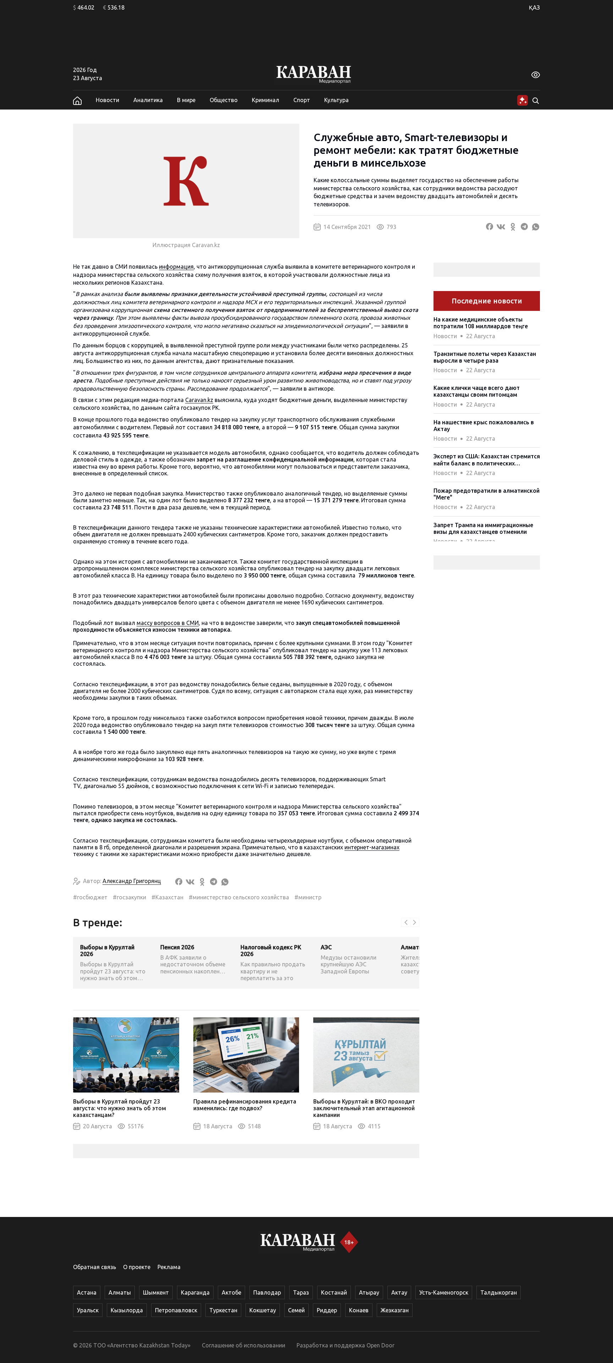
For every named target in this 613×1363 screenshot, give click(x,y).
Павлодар (267, 1292)
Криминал (265, 100)
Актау (399, 1292)
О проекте (136, 1267)
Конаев (359, 1310)
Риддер (327, 1310)
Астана (86, 1292)
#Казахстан (167, 897)
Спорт (301, 100)
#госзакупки (129, 897)
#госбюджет (90, 897)
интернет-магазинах (371, 847)
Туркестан (223, 1310)
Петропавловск (176, 1310)
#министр (307, 897)
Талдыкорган (498, 1292)
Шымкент (156, 1292)
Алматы (120, 1292)
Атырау (369, 1292)
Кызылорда (127, 1310)
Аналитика (148, 100)
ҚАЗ (534, 7)
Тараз (301, 1292)
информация (176, 266)
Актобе (231, 1292)
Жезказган (395, 1310)
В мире (186, 100)
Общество (224, 100)
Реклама (169, 1267)
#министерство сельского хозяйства (239, 897)
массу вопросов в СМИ (168, 623)
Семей (296, 1310)
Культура (336, 100)
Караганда (195, 1292)
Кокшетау (262, 1310)
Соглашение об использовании (243, 1345)
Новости (107, 100)
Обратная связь (94, 1267)
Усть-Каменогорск (443, 1292)
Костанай (334, 1292)
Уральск (88, 1310)
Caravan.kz (199, 400)
